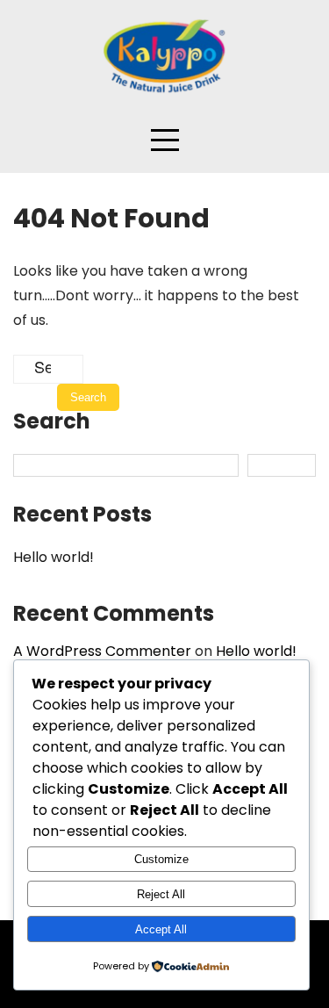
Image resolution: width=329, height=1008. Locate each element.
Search (51, 423)
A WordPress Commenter (102, 651)
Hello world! (53, 557)
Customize (161, 859)
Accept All (161, 929)
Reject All (161, 894)
